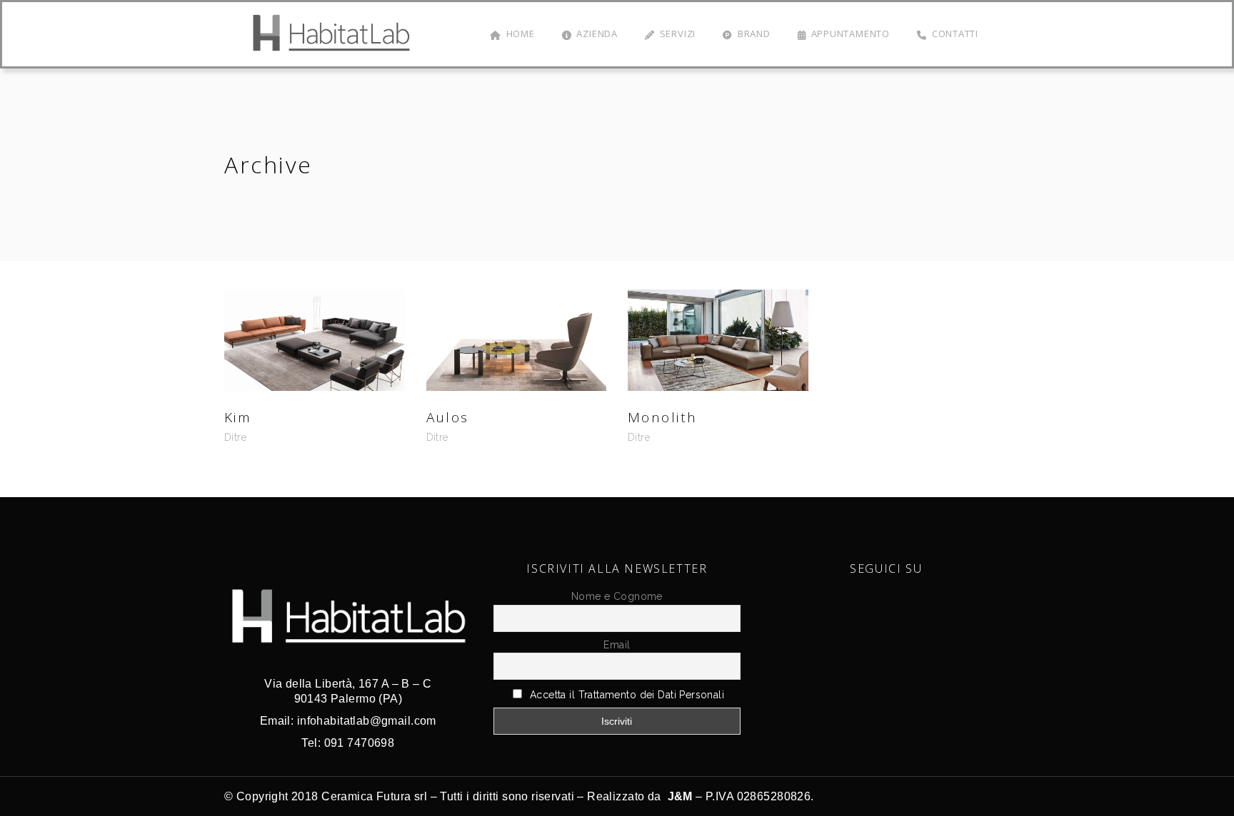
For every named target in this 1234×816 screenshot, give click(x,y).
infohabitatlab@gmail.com (366, 721)
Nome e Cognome (617, 596)
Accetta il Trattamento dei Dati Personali (627, 694)
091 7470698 (359, 743)
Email (616, 645)
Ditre (235, 437)
